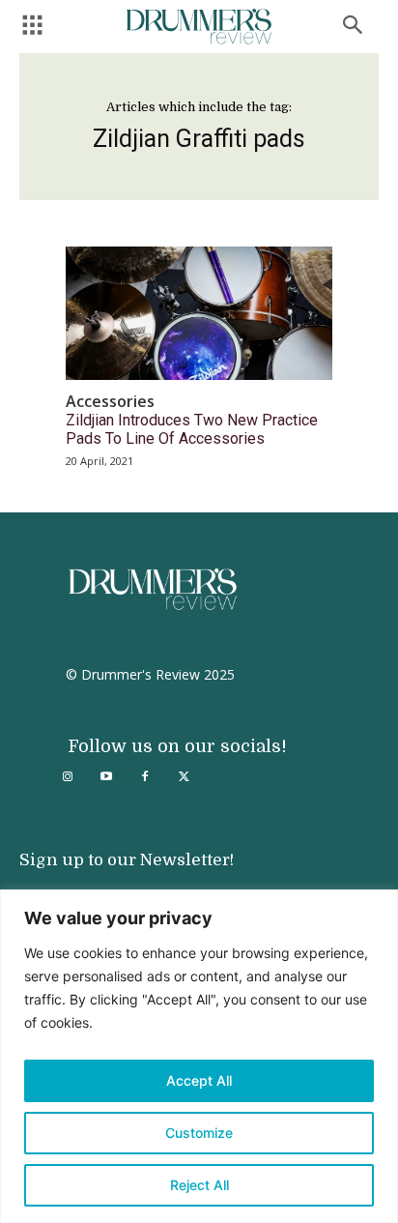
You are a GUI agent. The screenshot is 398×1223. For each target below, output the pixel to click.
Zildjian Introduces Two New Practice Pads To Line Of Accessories (192, 429)
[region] (199, 1056)
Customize (199, 1132)
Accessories (110, 402)
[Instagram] (67, 777)
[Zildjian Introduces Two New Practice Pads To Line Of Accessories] (199, 313)
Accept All (199, 1080)
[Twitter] (183, 777)
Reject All (199, 1185)
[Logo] (199, 26)
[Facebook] (144, 777)
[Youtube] (106, 777)
